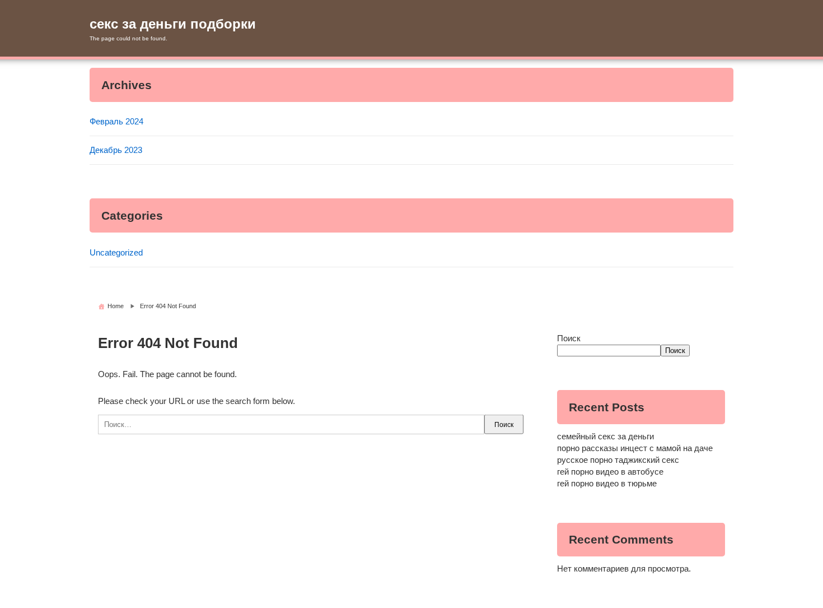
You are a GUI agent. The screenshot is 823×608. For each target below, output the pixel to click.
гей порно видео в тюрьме (607, 483)
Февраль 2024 (116, 121)
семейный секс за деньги (605, 436)
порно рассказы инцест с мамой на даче (635, 448)
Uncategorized (116, 252)
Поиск (569, 338)
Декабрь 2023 (116, 150)
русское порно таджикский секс (618, 460)
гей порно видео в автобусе (610, 471)
